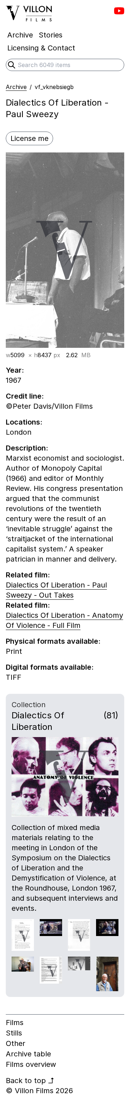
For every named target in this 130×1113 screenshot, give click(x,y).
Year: (15, 370)
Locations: (24, 422)
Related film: (28, 575)
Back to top (30, 1080)
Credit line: (25, 396)
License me (29, 138)
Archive (16, 86)
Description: (27, 448)
